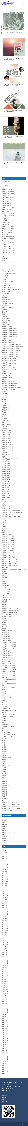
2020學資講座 (5, 234)
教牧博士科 (4, 532)
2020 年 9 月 (5, 985)
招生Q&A (4, 518)
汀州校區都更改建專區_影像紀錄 (10, 611)
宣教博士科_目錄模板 (7, 442)
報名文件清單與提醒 (7, 373)
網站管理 (4, 1101)
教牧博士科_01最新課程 (8, 534)
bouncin (24, 1124)
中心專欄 (4, 279)
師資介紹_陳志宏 (6, 495)
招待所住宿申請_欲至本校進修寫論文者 (11, 516)
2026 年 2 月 (5, 862)
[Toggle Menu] (23, 3)
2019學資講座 (5, 223)
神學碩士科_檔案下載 (7, 656)
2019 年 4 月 (5, 1018)
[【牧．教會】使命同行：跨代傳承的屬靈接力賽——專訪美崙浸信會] (14, 99)
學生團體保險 (5, 401)
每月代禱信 (4, 607)
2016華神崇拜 (5, 195)
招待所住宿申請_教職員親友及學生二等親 (12, 513)
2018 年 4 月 (5, 1042)
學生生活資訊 (5, 409)
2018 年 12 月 (5, 1026)
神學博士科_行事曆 (6, 640)
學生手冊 (4, 403)
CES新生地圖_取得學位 (8, 246)
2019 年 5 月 (5, 1017)
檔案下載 (4, 603)
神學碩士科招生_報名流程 (8, 663)
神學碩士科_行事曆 (6, 659)
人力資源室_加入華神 (7, 287)
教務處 (3, 524)
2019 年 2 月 (5, 1022)
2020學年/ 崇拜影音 (7, 232)
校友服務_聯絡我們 (6, 593)
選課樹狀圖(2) (5, 787)
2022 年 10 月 (5, 940)
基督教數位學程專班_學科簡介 (9, 328)
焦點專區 (4, 838)
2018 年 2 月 (5, 1046)
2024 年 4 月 (5, 905)
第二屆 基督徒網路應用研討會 (9, 683)
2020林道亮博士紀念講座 (8, 236)
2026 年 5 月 (5, 856)
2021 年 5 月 (5, 969)
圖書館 (3, 315)
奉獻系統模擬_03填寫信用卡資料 (10, 385)
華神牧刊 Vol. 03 (6, 746)
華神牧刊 (4, 740)
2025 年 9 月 (5, 872)
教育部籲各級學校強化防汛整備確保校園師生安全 (14, 569)
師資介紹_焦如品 (6, 483)
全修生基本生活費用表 (7, 303)
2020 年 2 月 (5, 999)
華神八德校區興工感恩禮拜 (8, 714)
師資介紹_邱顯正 (6, 493)
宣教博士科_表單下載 (7, 446)
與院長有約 (4, 701)
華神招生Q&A (5, 724)
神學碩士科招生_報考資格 (8, 665)
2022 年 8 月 (5, 944)
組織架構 (4, 685)
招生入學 (4, 520)
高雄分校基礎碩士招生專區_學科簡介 (11, 806)
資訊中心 (4, 773)
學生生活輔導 (5, 411)
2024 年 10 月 (5, 893)
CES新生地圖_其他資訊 (8, 244)
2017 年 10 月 (5, 1054)
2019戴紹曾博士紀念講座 (8, 226)
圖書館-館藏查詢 (6, 324)
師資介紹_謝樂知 (6, 491)
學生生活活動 (5, 407)
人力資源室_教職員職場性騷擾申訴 (10, 289)
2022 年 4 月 (5, 950)
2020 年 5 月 (5, 993)
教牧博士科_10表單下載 (8, 552)
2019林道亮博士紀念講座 (8, 228)
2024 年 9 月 (5, 895)
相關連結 (4, 628)
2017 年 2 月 (5, 1069)
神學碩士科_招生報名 (7, 654)
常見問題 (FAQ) (5, 503)
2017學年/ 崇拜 (6, 201)
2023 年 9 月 (5, 919)
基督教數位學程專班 (7, 326)
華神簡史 (4, 754)
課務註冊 (4, 769)
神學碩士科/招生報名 (7, 661)
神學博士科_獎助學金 (7, 636)
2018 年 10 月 (5, 1030)
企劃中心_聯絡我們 (6, 293)
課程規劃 (4, 771)
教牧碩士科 (4, 554)
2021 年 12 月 (5, 958)
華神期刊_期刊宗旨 (6, 730)
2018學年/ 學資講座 (7, 209)
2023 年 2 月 (5, 932)
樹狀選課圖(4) (5, 601)
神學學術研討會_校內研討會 (9, 644)
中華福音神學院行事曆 (7, 281)
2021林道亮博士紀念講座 (8, 238)
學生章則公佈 (5, 413)
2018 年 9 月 (5, 1032)
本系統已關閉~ (5, 577)
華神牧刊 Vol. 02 (6, 744)
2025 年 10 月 (5, 870)
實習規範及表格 (6, 454)
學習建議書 (4, 419)
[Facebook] (1, 30)
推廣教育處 (4, 826)
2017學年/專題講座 (6, 203)
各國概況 (4, 820)
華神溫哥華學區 (6, 738)
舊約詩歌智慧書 (6, 708)
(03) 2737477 (9, 1088)
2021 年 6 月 (5, 968)
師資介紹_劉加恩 (6, 464)
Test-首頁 (4, 277)
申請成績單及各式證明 (7, 622)
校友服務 (4, 583)
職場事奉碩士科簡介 (7, 697)
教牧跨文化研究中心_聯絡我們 (9, 565)
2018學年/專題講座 (6, 211)
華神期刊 (4, 728)
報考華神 (4, 822)
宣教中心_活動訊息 (6, 422)
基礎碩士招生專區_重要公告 (9, 370)
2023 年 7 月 (5, 922)
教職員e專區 (5, 567)
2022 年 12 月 (5, 936)
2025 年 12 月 (5, 866)
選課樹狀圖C (5, 795)
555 (3, 240)
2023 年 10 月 (5, 917)
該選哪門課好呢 (6, 767)
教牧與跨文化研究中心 (7, 556)
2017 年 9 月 (5, 1056)
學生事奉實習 (5, 399)
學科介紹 (4, 415)
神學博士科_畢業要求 (7, 638)
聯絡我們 (4, 691)
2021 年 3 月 (5, 973)
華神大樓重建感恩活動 (7, 716)
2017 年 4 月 (5, 1065)
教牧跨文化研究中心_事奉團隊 (9, 562)
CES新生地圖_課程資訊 (8, 248)
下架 (3, 818)
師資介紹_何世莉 (6, 460)
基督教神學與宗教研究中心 (8, 342)
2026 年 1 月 (5, 864)
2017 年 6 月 (5, 1062)
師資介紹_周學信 (6, 469)
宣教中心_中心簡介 (6, 420)
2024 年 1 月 (5, 911)
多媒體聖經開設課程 (7, 377)
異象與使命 (4, 624)
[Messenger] (1, 32)
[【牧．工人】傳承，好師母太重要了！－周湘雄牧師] (14, 152)
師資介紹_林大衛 (6, 479)
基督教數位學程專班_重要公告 (9, 336)
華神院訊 (4, 842)
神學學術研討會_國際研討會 (9, 642)
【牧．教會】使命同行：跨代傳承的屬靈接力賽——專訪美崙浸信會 (13, 111)
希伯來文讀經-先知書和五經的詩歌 (10, 458)
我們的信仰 (4, 505)
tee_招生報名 (5, 272)
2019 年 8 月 (5, 1011)
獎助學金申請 (5, 620)
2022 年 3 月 (5, 952)
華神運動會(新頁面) (6, 757)
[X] (1, 35)
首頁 (3, 801)
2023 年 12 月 (5, 913)
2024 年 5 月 (5, 903)
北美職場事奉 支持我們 (7, 307)
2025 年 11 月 (5, 868)
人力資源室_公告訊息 (7, 285)
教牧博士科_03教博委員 (8, 538)
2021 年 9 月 (5, 962)
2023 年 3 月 (5, 930)
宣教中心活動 (5, 426)
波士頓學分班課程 (6, 616)
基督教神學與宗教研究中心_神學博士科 (11, 344)
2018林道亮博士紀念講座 (8, 215)
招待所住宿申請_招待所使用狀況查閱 (11, 511)
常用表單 (4, 501)
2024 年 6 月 (5, 901)
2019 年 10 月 (5, 1007)
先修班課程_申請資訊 (7, 301)
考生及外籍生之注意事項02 (8, 687)
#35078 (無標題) (6, 181)
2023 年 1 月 (5, 934)
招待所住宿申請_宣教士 (8, 509)
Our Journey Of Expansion (9, 262)
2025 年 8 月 (5, 873)
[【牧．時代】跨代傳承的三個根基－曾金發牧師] (14, 21)
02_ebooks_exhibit (7, 183)
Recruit (4, 268)
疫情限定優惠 (5, 626)
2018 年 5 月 (5, 1040)
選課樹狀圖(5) (5, 791)
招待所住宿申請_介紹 (7, 507)
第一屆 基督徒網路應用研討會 (9, 679)
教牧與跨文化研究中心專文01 (9, 558)
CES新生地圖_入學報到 (8, 242)
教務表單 (4, 526)
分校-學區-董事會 (6, 305)
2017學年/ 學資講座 (7, 199)
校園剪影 (4, 597)
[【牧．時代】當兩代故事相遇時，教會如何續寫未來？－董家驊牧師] (14, 47)
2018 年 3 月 (5, 1044)
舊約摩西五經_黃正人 (7, 705)
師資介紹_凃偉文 (6, 462)
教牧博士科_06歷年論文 (8, 544)
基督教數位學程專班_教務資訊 (9, 332)
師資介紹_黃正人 (6, 497)
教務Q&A (4, 522)
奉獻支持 (4, 379)
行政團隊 (4, 763)
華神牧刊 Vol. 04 (6, 748)
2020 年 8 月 (5, 987)
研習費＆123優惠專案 (7, 630)
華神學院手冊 (5, 718)
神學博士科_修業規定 (7, 632)
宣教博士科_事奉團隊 (7, 430)
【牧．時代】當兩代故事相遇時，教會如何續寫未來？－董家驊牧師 (13, 59)
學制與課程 (4, 393)
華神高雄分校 (5, 759)
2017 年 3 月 (5, 1067)
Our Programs (5, 264)
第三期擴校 (4, 681)
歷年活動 (4, 605)
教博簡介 (4, 530)
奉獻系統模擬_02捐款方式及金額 (10, 383)
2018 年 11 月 (5, 1028)
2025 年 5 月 (5, 879)
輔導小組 (4, 777)
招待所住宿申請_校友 (7, 515)
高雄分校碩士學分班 (7, 810)
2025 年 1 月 (5, 887)
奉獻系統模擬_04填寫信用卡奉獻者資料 (11, 387)
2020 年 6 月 (5, 991)
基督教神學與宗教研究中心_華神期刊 (11, 354)
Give (3, 256)
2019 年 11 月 (5, 1005)
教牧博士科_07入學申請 (8, 546)
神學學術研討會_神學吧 (8, 648)
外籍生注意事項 (6, 375)
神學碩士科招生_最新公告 (8, 671)
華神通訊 (4, 755)
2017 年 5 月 (5, 1064)
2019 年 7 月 (5, 1013)
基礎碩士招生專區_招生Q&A (9, 362)
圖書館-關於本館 (6, 321)
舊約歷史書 (4, 707)
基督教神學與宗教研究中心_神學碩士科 (11, 348)
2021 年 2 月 (5, 975)
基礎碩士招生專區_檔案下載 (9, 368)
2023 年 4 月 (5, 928)
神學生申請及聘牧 (6, 650)
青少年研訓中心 (6, 799)
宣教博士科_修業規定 (7, 432)
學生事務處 (4, 397)
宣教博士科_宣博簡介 (7, 438)
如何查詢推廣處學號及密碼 (8, 389)
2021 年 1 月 (5, 977)
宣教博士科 (4, 428)
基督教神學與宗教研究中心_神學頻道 (11, 350)
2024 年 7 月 (5, 899)
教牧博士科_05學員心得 (8, 542)
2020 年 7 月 (5, 989)
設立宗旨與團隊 (6, 765)
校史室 (3, 595)
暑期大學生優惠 (6, 573)
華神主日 (4, 712)
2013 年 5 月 (5, 1071)
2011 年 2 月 (5, 1073)
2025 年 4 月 (5, 881)
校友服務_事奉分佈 (6, 585)
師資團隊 (4, 499)
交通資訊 (4, 283)
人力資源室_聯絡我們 (7, 291)
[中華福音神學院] (11, 3)
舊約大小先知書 (6, 703)
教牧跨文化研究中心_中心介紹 (9, 560)
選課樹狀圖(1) (5, 785)
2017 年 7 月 (5, 1060)
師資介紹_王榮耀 (6, 485)
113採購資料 (5, 185)
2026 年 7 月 (5, 852)
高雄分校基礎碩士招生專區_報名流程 (11, 804)
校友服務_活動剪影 (6, 589)
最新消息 (4, 834)
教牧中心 (4, 830)
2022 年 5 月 (5, 948)
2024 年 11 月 (5, 891)
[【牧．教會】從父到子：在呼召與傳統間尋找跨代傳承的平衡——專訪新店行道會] (14, 73)
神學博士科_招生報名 (7, 634)
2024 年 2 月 (5, 909)
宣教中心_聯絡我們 (6, 424)
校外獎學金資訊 (6, 599)
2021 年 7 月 (5, 966)
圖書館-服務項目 (6, 319)
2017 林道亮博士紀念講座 (8, 197)
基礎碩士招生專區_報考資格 (9, 360)
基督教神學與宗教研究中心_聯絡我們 (11, 352)
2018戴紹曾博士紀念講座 (8, 213)
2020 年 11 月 (5, 981)
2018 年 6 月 (5, 1038)
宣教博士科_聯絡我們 (7, 444)
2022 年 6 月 (5, 946)
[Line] (1, 27)
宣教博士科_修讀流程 (7, 434)
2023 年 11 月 (5, 915)
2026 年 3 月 (5, 860)
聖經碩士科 (4, 689)
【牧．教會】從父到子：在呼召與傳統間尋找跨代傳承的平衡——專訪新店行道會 (13, 85)
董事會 (3, 761)
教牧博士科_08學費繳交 (8, 548)
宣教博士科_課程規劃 (7, 448)
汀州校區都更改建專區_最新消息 (10, 612)
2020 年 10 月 (5, 983)
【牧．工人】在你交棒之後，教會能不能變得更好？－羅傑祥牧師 (13, 137)
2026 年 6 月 (5, 854)
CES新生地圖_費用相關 (8, 250)
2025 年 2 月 (5, 885)
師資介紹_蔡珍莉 (6, 489)
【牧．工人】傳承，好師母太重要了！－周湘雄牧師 (13, 163)
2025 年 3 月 (5, 883)
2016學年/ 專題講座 (7, 189)
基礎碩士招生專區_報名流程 (9, 358)
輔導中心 (4, 775)
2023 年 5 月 (5, 926)
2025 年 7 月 (5, 875)
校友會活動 (4, 836)
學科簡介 (4, 417)
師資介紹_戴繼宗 (6, 475)
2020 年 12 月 (5, 979)
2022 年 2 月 (5, 954)
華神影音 (4, 722)
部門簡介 (4, 797)
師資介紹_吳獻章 (6, 467)
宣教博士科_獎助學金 (7, 440)
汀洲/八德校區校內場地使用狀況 (10, 614)
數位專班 (4, 571)
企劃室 (3, 295)
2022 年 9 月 (5, 942)
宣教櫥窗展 (4, 452)
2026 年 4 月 (5, 858)
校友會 (3, 581)
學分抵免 (4, 391)
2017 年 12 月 (5, 1050)
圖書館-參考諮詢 (6, 317)
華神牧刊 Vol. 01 (6, 742)
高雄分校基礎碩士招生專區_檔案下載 (11, 808)
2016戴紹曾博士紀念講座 (8, 191)
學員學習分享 (5, 395)
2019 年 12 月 (5, 1003)
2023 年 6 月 (5, 924)
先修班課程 (4, 297)
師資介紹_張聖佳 (6, 473)
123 (3, 187)
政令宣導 (4, 828)
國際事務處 (4, 311)
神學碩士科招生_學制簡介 (8, 667)
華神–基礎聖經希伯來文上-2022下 (10, 710)
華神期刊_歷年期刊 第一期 (8, 734)
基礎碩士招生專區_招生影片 (9, 364)
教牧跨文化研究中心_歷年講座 (9, 563)
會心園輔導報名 (6, 575)
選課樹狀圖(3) (5, 789)
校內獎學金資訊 (6, 579)
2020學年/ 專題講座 (7, 230)
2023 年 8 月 (5, 921)
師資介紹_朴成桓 (6, 477)
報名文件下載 (5, 371)
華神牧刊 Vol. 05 (6, 750)
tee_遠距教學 (5, 275)
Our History (5, 260)
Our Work (4, 266)
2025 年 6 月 (5, 877)
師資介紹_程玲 (5, 487)
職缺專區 (4, 699)
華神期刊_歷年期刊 (6, 732)
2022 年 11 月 (5, 938)
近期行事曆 (4, 781)
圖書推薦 (4, 313)
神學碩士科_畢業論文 (7, 658)
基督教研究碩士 (6, 338)
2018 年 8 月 (5, 1034)
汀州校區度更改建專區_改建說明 (10, 609)
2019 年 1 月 (5, 1024)
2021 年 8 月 (5, 964)
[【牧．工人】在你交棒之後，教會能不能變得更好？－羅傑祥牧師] (14, 126)
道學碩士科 (4, 783)
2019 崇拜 (4, 221)
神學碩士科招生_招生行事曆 (9, 669)
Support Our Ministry (7, 270)
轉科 (3, 779)
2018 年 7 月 (5, 1036)
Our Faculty (5, 258)
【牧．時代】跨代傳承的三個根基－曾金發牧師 (13, 33)
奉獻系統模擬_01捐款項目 (8, 381)
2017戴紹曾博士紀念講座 (8, 207)
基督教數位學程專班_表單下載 (9, 334)
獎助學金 (4, 618)
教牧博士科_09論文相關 (8, 550)
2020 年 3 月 (5, 997)
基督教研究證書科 (6, 340)
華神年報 (4, 720)
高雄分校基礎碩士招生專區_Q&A (10, 803)
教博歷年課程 (5, 528)
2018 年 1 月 (5, 1048)
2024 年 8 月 (5, 897)
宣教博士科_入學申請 (7, 436)
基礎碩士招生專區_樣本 (8, 366)
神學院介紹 (4, 677)
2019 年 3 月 (5, 1020)
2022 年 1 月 (5, 956)
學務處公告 (4, 824)
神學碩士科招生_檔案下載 (8, 673)
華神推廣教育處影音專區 (8, 726)
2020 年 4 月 (5, 995)
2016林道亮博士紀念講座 (8, 193)
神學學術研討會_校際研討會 (9, 646)
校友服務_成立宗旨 (6, 587)
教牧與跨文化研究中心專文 (8, 832)
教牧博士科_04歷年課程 (8, 540)
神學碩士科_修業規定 (7, 652)
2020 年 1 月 (5, 1001)
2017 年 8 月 (5, 1058)
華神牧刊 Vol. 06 (6, 752)
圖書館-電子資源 (6, 322)
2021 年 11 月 (5, 960)
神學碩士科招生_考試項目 (8, 675)
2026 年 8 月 (5, 850)
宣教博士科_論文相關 (7, 450)
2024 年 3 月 (5, 907)
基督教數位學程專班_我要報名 (9, 330)
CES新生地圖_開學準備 (8, 252)
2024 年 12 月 (5, 889)
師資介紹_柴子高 (6, 481)
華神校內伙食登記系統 (7, 736)
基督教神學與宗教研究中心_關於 (10, 356)
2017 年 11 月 (5, 1052)
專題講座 (4, 456)
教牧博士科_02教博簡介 (8, 536)
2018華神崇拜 (5, 217)
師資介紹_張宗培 (6, 471)
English (4, 254)
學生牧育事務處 (6, 405)
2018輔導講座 (5, 219)
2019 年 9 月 (5, 1009)
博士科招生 (4, 309)
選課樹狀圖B (5, 793)
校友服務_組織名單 (6, 591)
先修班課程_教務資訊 (7, 299)
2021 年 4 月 (5, 971)
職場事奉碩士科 (6, 695)
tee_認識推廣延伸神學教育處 (9, 274)
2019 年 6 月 (5, 1015)
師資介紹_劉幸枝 (6, 466)
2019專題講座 (5, 225)
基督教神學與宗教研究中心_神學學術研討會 (12, 346)
